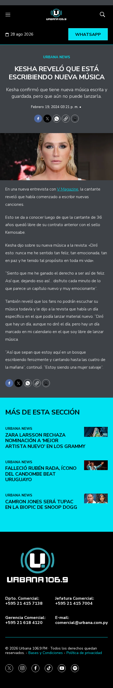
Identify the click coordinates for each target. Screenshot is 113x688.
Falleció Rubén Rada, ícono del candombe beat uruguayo (40, 474)
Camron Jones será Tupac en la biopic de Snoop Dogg (41, 505)
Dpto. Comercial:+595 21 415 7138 (24, 601)
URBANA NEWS (56, 57)
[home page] (56, 14)
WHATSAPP (88, 34)
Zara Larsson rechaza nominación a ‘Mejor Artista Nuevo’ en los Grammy (45, 441)
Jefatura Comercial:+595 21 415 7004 (74, 601)
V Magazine (67, 189)
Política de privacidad (84, 652)
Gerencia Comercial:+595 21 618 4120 (25, 620)
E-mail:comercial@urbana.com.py (81, 620)
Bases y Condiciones (45, 652)
